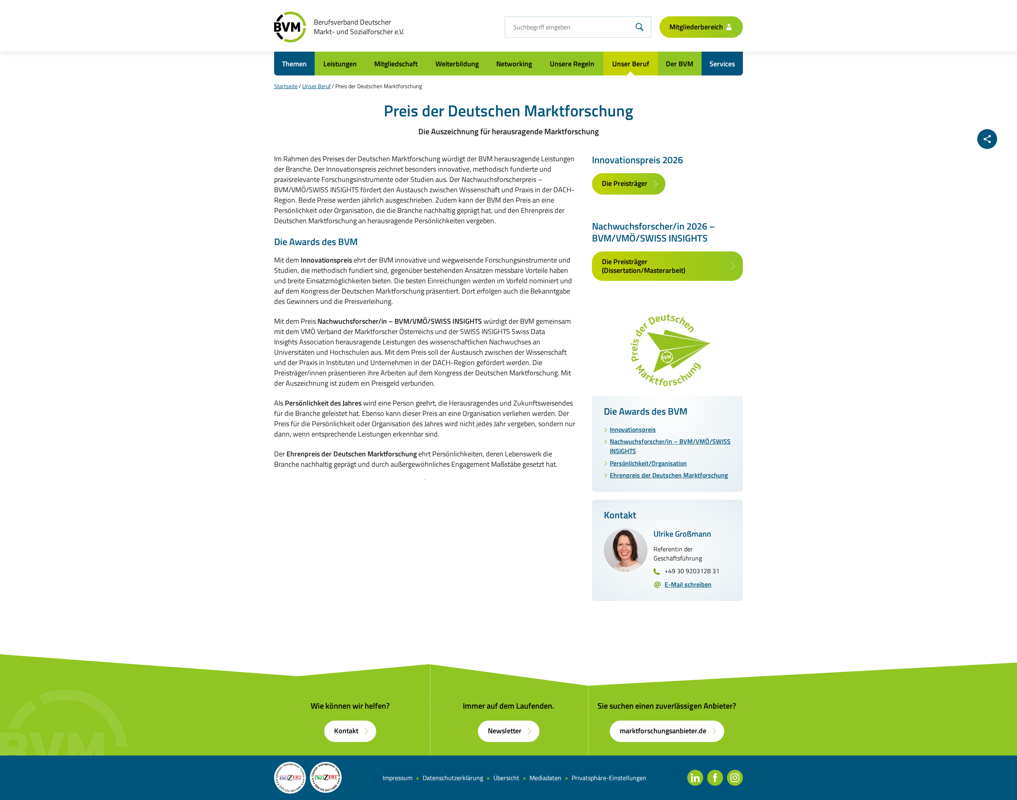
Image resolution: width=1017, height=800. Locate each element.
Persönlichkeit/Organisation (648, 463)
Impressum (397, 778)
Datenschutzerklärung (453, 778)
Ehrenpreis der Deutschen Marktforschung (669, 475)
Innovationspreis (633, 429)
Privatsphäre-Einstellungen (609, 778)
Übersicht (506, 778)
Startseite (286, 86)
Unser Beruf (316, 86)
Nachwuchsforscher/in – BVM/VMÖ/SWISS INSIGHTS (670, 446)
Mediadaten (545, 778)
